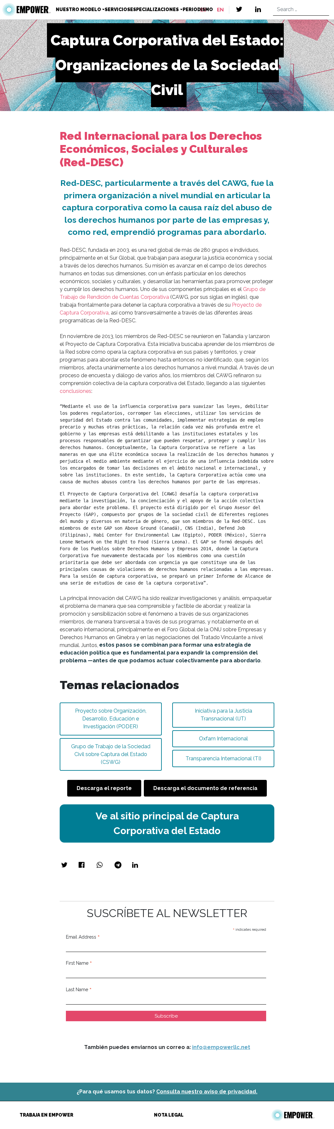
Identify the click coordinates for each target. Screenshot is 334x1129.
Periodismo (198, 9)
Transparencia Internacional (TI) (223, 758)
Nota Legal (169, 1115)
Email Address (83, 937)
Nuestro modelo (78, 9)
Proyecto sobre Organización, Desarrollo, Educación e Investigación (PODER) (110, 719)
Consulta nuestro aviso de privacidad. (206, 1092)
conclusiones (75, 391)
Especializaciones (154, 9)
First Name (79, 963)
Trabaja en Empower (46, 1115)
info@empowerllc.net (221, 1047)
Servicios (117, 9)
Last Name (79, 989)
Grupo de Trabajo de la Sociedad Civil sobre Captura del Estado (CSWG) (110, 754)
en (220, 10)
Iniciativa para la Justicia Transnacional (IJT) (223, 715)
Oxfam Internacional (223, 738)
